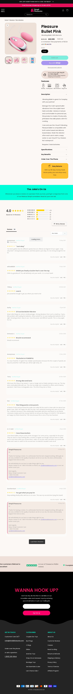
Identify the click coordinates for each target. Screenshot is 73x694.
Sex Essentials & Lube (33, 667)
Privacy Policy (52, 662)
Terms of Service (53, 667)
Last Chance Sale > (32, 671)
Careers (50, 645)
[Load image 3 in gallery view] (24, 60)
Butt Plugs (29, 641)
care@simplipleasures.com (48, 465)
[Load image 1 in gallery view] (8, 60)
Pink (44, 51)
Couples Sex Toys (32, 637)
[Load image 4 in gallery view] (32, 60)
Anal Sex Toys (30, 654)
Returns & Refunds (54, 654)
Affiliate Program (53, 671)
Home (6, 20)
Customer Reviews (54, 641)
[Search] (46, 14)
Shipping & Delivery (54, 658)
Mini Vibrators (19, 20)
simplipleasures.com (39, 689)
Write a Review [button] (60, 224)
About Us (51, 637)
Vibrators (12, 20)
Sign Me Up (36, 613)
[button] (6, 10)
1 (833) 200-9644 (11, 656)
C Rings (28, 645)
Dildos (28, 649)
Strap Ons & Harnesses (33, 658)
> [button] (37, 541)
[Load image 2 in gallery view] (16, 60)
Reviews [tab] (9, 229)
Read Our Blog (52, 649)
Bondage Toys (31, 662)
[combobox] (36, 14)
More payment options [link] (55, 67)
